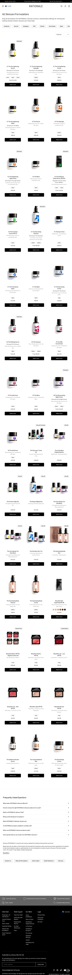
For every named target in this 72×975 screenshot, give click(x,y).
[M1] (53, 609)
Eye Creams (52, 26)
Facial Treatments (49, 861)
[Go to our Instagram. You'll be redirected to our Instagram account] (57, 970)
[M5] (62, 609)
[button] (36, 84)
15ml (7, 77)
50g (59, 297)
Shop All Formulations (21, 861)
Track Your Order (18, 915)
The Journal (29, 933)
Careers (28, 940)
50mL (61, 406)
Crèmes (42, 26)
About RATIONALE (29, 916)
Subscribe (41, 964)
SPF (34, 26)
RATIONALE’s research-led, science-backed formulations (24, 843)
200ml (38, 242)
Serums (16, 26)
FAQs (15, 930)
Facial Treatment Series (6, 933)
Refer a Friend (29, 919)
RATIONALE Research (29, 929)
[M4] (60, 609)
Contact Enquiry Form (6, 920)
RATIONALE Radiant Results (30, 922)
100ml (36, 77)
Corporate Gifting (6, 926)
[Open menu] (3, 6)
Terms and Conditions (40, 918)
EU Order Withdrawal (17, 927)
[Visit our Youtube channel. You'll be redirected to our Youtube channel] (65, 970)
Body (61, 26)
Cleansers (6, 26)
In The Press (29, 926)
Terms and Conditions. (29, 960)
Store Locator (35, 861)
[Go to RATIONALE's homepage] (36, 6)
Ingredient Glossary (28, 936)
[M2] (56, 609)
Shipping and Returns (17, 922)
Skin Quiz (60, 861)
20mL (56, 406)
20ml (13, 132)
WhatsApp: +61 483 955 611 (6, 915)
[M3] (58, 609)
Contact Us (8, 861)
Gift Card (40, 922)
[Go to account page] (65, 6)
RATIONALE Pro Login (30, 943)
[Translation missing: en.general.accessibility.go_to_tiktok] (61, 970)
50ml (18, 77)
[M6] (65, 609)
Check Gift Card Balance (18, 918)
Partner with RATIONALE (5, 929)
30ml (13, 77)
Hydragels (26, 26)
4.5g (13, 662)
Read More (6, 853)
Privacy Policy (41, 915)
